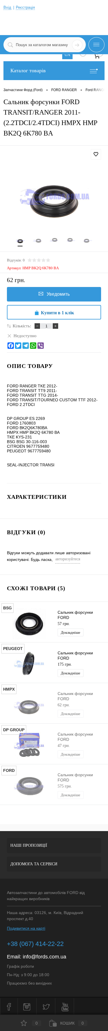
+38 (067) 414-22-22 (35, 943)
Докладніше (70, 632)
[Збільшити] (54, 196)
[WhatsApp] (33, 345)
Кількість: (22, 326)
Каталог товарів (28, 70)
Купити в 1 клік (57, 312)
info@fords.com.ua (44, 957)
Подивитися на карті (26, 928)
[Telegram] (25, 345)
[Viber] (40, 345)
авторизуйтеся (67, 559)
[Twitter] (18, 345)
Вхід (7, 7)
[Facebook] (10, 345)
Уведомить (58, 294)
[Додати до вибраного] (96, 154)
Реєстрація (25, 7)
